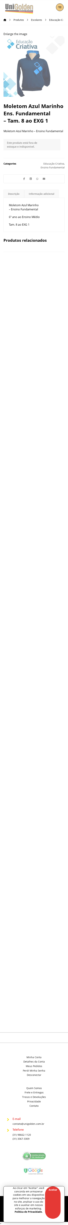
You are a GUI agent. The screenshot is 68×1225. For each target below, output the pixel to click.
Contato (34, 1105)
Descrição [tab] (14, 193)
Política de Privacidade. (29, 1211)
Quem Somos (34, 1088)
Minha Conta (34, 1057)
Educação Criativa (53, 163)
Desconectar (34, 1075)
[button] (60, 7)
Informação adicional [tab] (41, 193)
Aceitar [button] (53, 1189)
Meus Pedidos (34, 1066)
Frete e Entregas (34, 1092)
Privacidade (34, 1101)
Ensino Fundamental (53, 167)
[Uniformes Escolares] (19, 9)
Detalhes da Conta (34, 1061)
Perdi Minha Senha (34, 1070)
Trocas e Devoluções (34, 1097)
